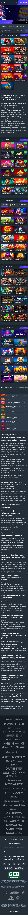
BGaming (17, 149)
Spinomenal (18, 158)
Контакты (14, 839)
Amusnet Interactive (20, 80)
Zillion (16, 259)
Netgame (17, 251)
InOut (3, 364)
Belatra (4, 185)
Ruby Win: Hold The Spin (9, 402)
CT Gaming (4, 149)
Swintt (16, 71)
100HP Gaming (5, 355)
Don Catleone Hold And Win (9, 413)
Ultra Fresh (8, 417)
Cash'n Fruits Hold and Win (9, 395)
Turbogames (18, 355)
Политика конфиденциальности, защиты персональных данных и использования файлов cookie (14, 857)
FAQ (21, 839)
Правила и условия (14, 843)
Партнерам (20, 848)
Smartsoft (17, 337)
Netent (3, 45)
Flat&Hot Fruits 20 (9, 428)
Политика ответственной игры (14, 852)
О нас (7, 839)
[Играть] (7, 41)
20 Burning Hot (9, 410)
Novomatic (4, 62)
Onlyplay (17, 382)
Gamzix (4, 382)
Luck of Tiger (8, 399)
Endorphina (5, 80)
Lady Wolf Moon (9, 421)
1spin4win (4, 54)
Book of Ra (8, 425)
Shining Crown (9, 406)
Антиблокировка (9, 848)
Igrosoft (4, 89)
